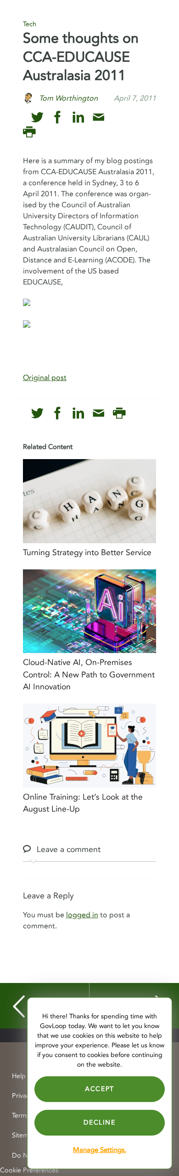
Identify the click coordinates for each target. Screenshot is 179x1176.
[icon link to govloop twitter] (37, 117)
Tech (29, 24)
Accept (99, 1089)
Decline (99, 1122)
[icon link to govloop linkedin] (78, 117)
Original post (45, 378)
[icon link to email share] (98, 117)
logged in (82, 915)
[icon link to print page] (29, 132)
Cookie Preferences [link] (29, 1170)
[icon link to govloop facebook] (57, 117)
